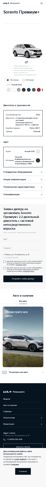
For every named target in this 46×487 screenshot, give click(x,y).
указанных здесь (20, 265)
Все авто (23, 301)
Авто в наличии (10, 405)
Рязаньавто (15, 3)
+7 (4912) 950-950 (10, 258)
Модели (6, 399)
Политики (15, 464)
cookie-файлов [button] (20, 459)
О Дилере (7, 412)
